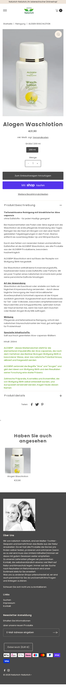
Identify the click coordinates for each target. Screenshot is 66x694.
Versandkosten (41, 137)
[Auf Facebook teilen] (31, 404)
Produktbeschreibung (19, 205)
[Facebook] (4, 670)
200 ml (32, 149)
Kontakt (7, 606)
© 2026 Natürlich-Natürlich (16, 674)
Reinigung (20, 23)
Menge (33, 157)
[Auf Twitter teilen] (37, 404)
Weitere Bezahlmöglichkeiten (33, 194)
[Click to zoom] (58, 34)
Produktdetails (14, 395)
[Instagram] (8, 670)
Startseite (7, 23)
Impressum (9, 603)
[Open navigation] (5, 10)
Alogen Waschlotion (17, 476)
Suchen (7, 600)
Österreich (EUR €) (18, 647)
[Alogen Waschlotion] (18, 461)
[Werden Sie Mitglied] (55, 632)
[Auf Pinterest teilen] (42, 404)
